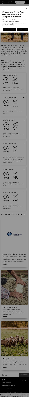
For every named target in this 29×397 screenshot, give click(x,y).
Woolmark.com (7, 24)
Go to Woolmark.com (9, 30)
